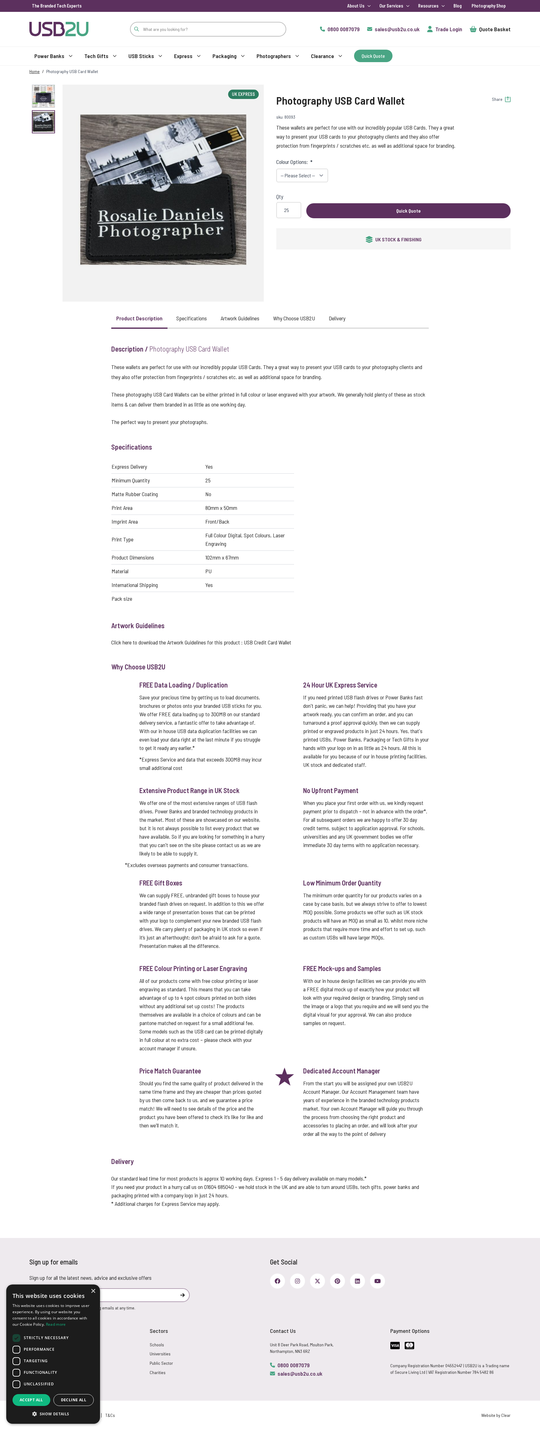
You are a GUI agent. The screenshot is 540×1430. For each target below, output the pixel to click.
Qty (279, 196)
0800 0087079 (294, 1365)
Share (497, 99)
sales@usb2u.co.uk (300, 1373)
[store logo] (58, 29)
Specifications (191, 318)
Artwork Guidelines (240, 318)
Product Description (139, 318)
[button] (163, 189)
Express (183, 55)
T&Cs (110, 1415)
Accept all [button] (31, 1400)
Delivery (337, 318)
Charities (158, 1372)
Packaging (224, 55)
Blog (457, 5)
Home (34, 71)
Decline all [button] (73, 1400)
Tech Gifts (96, 55)
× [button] (93, 1291)
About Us (355, 5)
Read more (56, 1324)
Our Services (391, 5)
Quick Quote (408, 211)
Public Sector (161, 1363)
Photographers (274, 55)
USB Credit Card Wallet (267, 642)
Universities (160, 1353)
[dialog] (53, 1354)
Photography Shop (489, 5)
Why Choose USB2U (294, 318)
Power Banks (49, 55)
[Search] (136, 29)
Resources (428, 5)
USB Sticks (141, 55)
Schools (157, 1344)
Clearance (322, 55)
